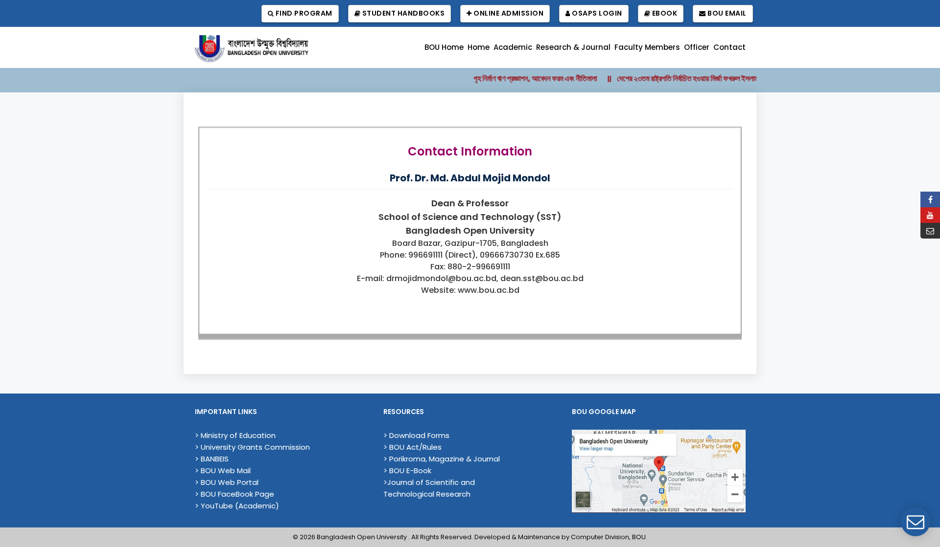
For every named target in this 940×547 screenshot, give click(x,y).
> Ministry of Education (235, 435)
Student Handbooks (402, 13)
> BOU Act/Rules (412, 447)
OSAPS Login (596, 13)
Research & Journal (573, 47)
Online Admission (508, 13)
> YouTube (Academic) (237, 506)
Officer (696, 47)
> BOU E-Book (407, 470)
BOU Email (726, 13)
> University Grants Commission (252, 447)
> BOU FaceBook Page (234, 494)
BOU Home (444, 47)
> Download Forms (416, 435)
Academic (513, 47)
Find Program (303, 13)
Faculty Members (647, 47)
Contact (729, 47)
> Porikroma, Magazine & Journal (441, 459)
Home (479, 47)
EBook (663, 13)
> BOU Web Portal (226, 482)
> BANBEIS (212, 459)
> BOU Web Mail (223, 470)
